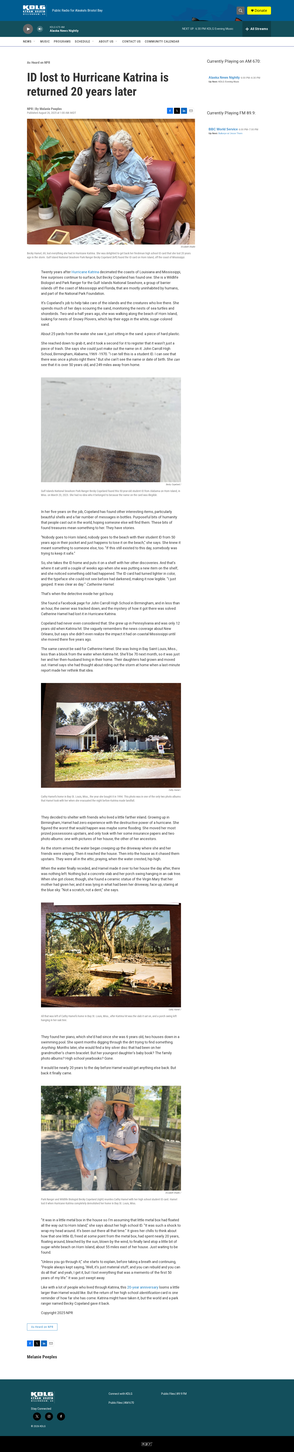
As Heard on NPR (38, 62)
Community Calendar (162, 41)
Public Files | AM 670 (121, 1402)
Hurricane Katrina (85, 272)
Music (45, 41)
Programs (62, 41)
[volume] (40, 29)
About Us (106, 41)
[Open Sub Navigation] (34, 41)
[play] (28, 29)
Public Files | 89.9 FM (174, 1393)
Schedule (82, 41)
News (27, 41)
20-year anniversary (142, 1287)
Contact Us (131, 41)
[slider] (46, 29)
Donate (261, 10)
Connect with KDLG (120, 1393)
